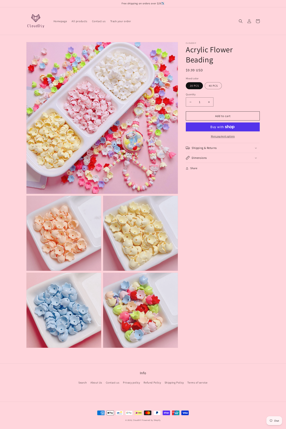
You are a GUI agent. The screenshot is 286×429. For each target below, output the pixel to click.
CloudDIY (137, 420)
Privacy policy (131, 382)
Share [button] (193, 168)
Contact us (112, 382)
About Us (96, 382)
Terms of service (197, 382)
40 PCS (213, 85)
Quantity (191, 94)
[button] (240, 21)
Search (82, 382)
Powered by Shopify (151, 420)
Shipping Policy (174, 382)
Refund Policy (152, 382)
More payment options (223, 136)
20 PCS (194, 85)
